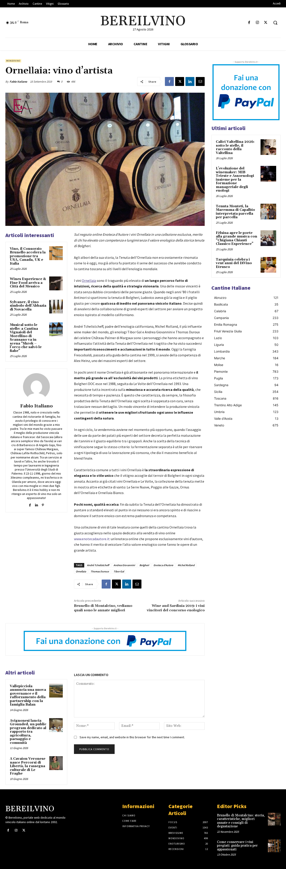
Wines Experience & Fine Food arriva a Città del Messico (28, 283)
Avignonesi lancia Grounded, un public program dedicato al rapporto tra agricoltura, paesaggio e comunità (28, 732)
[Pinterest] (42, 504)
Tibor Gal (119, 571)
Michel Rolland (186, 565)
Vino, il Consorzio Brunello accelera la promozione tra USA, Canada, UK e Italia (28, 256)
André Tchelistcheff (98, 565)
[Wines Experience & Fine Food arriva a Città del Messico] (56, 283)
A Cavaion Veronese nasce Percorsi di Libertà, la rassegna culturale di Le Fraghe (27, 766)
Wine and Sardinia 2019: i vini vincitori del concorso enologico (176, 608)
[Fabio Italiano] (36, 386)
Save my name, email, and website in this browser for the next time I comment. (132, 737)
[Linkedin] (189, 81)
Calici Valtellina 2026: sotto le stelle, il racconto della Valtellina (235, 147)
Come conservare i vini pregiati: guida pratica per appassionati (237, 846)
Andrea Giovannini (124, 565)
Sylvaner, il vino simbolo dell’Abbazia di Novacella (28, 306)
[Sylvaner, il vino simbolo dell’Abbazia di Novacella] (56, 306)
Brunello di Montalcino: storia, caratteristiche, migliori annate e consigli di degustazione (241, 821)
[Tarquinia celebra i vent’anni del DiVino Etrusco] (268, 265)
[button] (275, 22)
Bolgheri (144, 565)
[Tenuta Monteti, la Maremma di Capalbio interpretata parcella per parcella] (268, 211)
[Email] (200, 81)
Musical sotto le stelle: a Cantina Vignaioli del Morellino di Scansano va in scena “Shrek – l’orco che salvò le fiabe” (26, 338)
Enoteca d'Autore (163, 565)
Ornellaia (81, 571)
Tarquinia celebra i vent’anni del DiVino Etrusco (234, 263)
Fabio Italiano (18, 81)
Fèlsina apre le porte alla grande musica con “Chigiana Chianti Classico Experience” (236, 238)
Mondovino (13, 60)
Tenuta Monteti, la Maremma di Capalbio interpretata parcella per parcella (235, 212)
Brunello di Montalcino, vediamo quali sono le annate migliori (103, 608)
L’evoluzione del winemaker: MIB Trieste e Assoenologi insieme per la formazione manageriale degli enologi (235, 179)
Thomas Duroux (99, 571)
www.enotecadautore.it (91, 539)
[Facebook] (249, 23)
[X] (266, 23)
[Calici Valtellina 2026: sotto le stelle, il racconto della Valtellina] (268, 147)
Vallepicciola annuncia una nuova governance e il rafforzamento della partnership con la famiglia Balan (28, 695)
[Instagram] (257, 23)
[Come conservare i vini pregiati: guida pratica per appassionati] (274, 845)
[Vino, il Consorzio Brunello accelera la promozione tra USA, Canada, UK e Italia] (56, 253)
